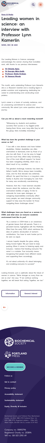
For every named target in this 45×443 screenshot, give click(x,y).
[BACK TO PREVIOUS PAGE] (4, 307)
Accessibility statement (14, 394)
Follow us (8, 376)
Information (10, 293)
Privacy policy (10, 388)
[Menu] (40, 5)
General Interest (30, 293)
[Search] (33, 5)
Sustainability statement (14, 400)
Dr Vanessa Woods (13, 76)
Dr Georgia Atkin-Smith (14, 71)
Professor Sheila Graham (15, 74)
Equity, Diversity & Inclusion (16, 406)
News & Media (7, 15)
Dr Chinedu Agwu (12, 69)
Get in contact (10, 382)
